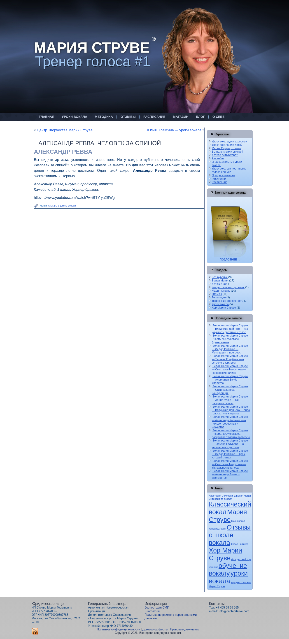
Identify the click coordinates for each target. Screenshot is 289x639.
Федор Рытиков (239, 544)
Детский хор (219, 284)
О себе (218, 117)
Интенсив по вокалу (220, 498)
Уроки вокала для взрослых (229, 141)
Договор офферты (155, 629)
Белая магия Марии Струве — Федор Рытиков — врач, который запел (230, 454)
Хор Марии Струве (224, 307)
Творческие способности (227, 300)
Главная (46, 117)
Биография (152, 611)
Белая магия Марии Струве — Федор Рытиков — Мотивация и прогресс (230, 349)
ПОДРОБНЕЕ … (230, 259)
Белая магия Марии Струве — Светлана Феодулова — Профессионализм (230, 369)
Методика (104, 117)
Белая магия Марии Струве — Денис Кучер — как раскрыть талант (230, 400)
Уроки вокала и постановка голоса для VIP (229, 170)
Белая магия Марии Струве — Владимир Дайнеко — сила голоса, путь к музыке (231, 410)
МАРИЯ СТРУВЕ (92, 47)
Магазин (180, 117)
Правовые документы (184, 629)
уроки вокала (228, 577)
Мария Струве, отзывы (226, 148)
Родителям (219, 178)
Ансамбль (218, 158)
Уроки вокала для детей (227, 144)
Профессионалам (223, 175)
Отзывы (128, 117)
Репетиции (219, 297)
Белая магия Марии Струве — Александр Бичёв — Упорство (230, 380)
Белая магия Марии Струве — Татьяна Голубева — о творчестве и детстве (230, 444)
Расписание (154, 117)
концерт (213, 567)
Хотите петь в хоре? (225, 155)
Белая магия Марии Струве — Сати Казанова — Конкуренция (230, 390)
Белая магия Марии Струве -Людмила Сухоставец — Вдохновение (230, 339)
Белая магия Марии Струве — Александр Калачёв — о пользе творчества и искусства (230, 422)
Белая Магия (220, 280)
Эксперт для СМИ (156, 607)
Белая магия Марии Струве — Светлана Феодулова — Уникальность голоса (230, 464)
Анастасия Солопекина (222, 495)
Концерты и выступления (228, 287)
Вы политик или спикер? (227, 151)
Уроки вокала (74, 117)
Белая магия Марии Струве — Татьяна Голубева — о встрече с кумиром (230, 359)
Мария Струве (221, 290)
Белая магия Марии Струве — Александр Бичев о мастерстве (230, 474)
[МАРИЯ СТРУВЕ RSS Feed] (35, 631)
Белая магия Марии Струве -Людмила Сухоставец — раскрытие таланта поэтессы (231, 434)
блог (233, 559)
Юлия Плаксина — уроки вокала (174, 130)
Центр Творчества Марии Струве (65, 130)
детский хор (244, 559)
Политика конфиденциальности (118, 629)
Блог (200, 117)
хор (233, 582)
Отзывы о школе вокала (62, 205)
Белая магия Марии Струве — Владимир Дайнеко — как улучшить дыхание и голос (230, 329)
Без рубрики (220, 277)
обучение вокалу (228, 569)
